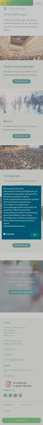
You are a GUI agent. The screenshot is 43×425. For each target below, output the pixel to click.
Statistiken (10, 234)
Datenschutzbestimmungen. (14, 226)
